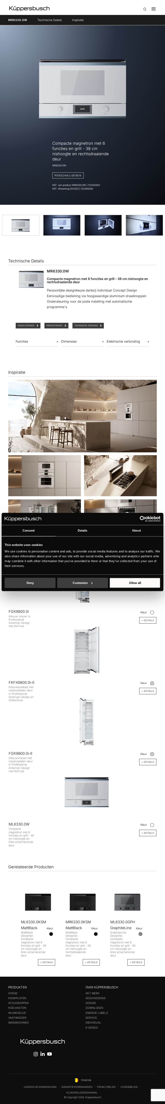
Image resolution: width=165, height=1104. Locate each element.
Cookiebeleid (129, 1086)
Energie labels (97, 1012)
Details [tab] (83, 530)
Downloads (94, 1007)
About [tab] (136, 530)
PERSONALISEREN (68, 175)
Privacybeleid (106, 1086)
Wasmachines (18, 1022)
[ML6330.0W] (82, 792)
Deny (30, 583)
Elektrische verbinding (123, 341)
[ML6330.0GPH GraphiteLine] (127, 902)
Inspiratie (78, 20)
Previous (13, 922)
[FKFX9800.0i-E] (82, 650)
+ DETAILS (147, 833)
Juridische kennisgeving (40, 1086)
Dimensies (69, 341)
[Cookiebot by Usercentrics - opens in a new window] (142, 519)
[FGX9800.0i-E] (82, 721)
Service (91, 1017)
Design (91, 1003)
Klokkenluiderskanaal (82, 1092)
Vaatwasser (17, 1017)
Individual (93, 1022)
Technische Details (49, 20)
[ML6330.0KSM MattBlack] (38, 902)
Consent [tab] (29, 530)
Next (152, 922)
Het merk (92, 993)
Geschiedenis (96, 998)
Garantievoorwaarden (76, 1086)
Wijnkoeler (17, 1012)
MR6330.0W (17, 20)
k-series (92, 1027)
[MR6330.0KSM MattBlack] (83, 902)
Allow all (135, 583)
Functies (22, 341)
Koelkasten (17, 1007)
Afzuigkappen (18, 1003)
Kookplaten (17, 998)
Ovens (13, 993)
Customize (80, 583)
